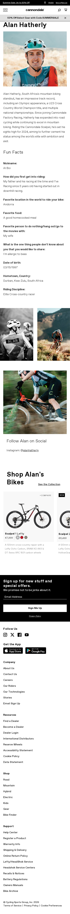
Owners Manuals (13, 885)
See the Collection (49, 484)
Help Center (10, 832)
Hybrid (7, 791)
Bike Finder (10, 815)
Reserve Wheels (12, 744)
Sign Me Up (35, 608)
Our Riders (9, 686)
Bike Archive (10, 891)
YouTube (27, 635)
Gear (6, 809)
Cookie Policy (11, 756)
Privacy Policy (35, 616)
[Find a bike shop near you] (45, 3)
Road (6, 779)
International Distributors (18, 738)
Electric (8, 797)
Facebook (19, 635)
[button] (17, 537)
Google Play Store (36, 650)
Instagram (5, 635)
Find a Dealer (11, 721)
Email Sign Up (11, 703)
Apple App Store (13, 650)
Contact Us (10, 674)
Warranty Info (11, 844)
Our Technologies (14, 692)
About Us (8, 668)
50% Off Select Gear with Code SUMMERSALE (33, 17)
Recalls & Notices (13, 873)
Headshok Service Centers (19, 867)
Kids (5, 803)
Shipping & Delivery (15, 850)
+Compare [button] (45, 495)
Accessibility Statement (18, 750)
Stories (7, 697)
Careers (8, 680)
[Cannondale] (35, 10)
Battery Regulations (15, 879)
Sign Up (64, 3)
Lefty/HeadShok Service (18, 862)
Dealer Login (10, 733)
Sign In (58, 3)
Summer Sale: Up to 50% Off (16, 2)
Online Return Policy (15, 856)
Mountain (9, 785)
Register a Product (14, 838)
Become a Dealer (13, 727)
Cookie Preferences (51, 905)
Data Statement (13, 762)
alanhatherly (31, 450)
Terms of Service (12, 905)
